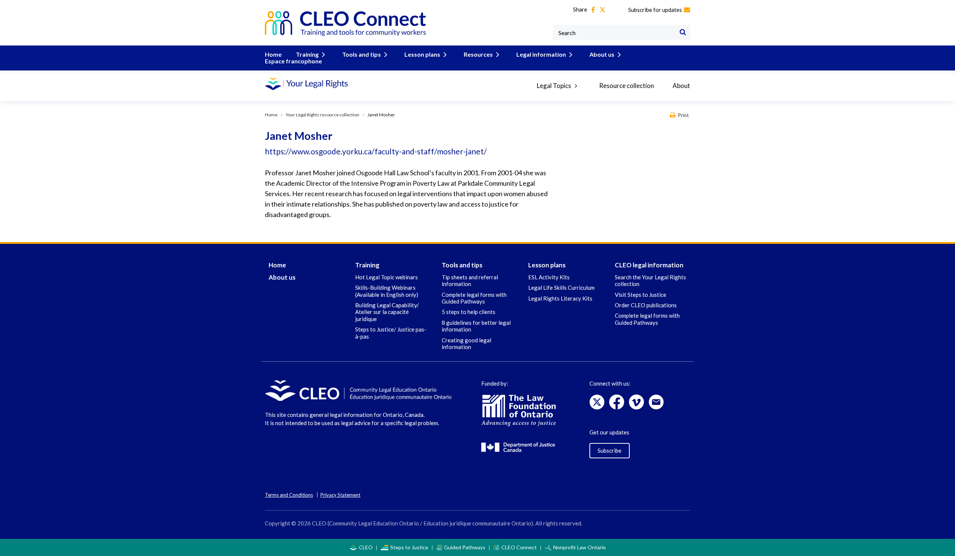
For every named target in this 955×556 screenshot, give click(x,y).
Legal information (541, 54)
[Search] (682, 32)
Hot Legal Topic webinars (386, 277)
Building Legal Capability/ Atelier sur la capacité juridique (387, 312)
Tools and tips (361, 54)
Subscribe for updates (655, 9)
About (681, 85)
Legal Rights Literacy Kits (560, 298)
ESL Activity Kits (549, 277)
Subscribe (609, 450)
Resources (478, 54)
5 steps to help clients (468, 311)
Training (307, 54)
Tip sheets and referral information (470, 280)
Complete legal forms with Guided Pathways (474, 298)
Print (683, 115)
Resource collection (626, 85)
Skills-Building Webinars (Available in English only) (386, 291)
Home (273, 54)
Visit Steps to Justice (640, 294)
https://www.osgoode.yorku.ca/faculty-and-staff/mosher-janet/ (376, 151)
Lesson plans (422, 54)
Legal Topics (554, 85)
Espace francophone (293, 61)
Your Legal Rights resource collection (322, 114)
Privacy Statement (340, 495)
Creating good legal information (466, 343)
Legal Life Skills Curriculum (561, 287)
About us (601, 54)
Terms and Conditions (289, 495)
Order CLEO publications (646, 305)
